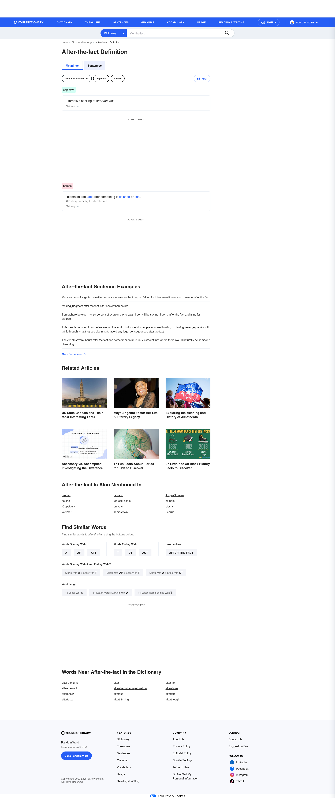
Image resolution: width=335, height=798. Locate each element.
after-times (172, 688)
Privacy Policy (181, 746)
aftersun (119, 694)
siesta (169, 506)
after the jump (70, 683)
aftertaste (67, 699)
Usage (121, 774)
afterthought (173, 699)
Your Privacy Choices (171, 796)
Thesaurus (123, 746)
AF (79, 553)
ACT (145, 553)
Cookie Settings (182, 760)
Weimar (66, 512)
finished (124, 196)
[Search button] (229, 33)
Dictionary (110, 33)
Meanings (72, 65)
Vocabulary (124, 767)
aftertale (171, 694)
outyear (118, 506)
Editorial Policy (182, 753)
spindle (170, 501)
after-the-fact (181, 553)
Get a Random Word (76, 755)
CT (130, 553)
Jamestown (121, 512)
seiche (66, 501)
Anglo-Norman (175, 495)
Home (65, 42)
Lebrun (170, 512)
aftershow (68, 694)
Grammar (122, 760)
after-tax (170, 683)
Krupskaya (68, 506)
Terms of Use (181, 767)
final (137, 196)
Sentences (95, 65)
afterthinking (121, 699)
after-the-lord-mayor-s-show (130, 688)
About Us (178, 739)
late (89, 196)
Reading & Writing (128, 781)
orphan (66, 495)
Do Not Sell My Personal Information (185, 776)
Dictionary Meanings (82, 42)
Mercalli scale (122, 501)
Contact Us (235, 739)
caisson (118, 495)
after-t (117, 683)
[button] (269, 22)
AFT (93, 553)
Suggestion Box (238, 746)
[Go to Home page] (29, 22)
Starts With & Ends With (81, 573)
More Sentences (71, 354)
